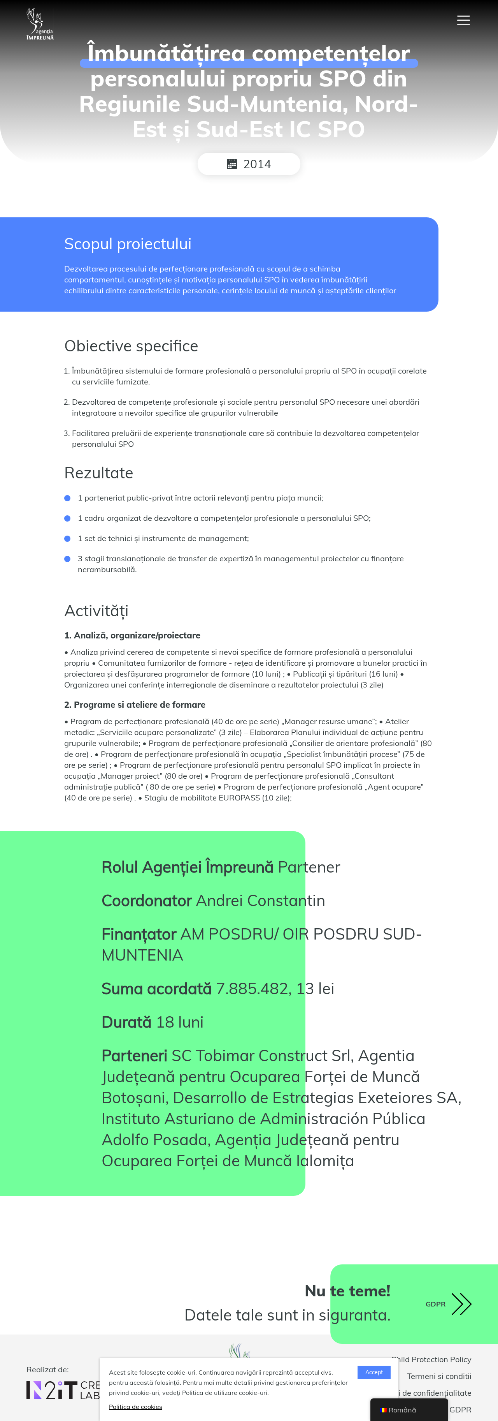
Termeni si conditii (439, 1376)
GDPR (460, 1409)
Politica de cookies (135, 1406)
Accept (374, 1372)
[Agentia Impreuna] (40, 24)
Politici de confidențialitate (424, 1393)
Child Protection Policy (431, 1359)
